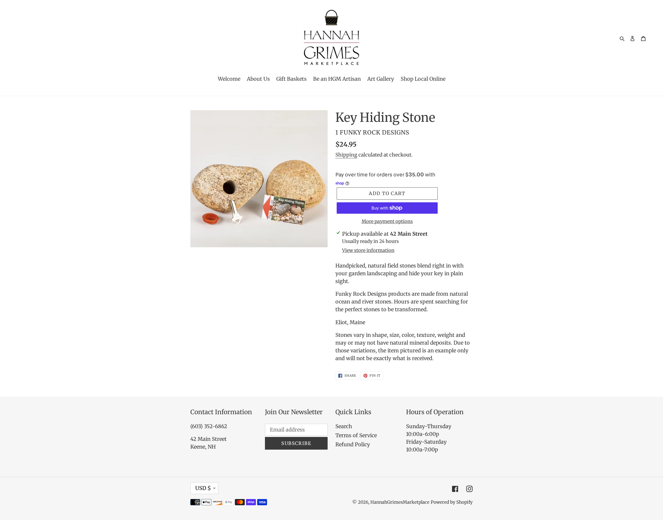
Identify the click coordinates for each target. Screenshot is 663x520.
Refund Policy (352, 444)
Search (343, 426)
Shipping (346, 155)
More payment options (387, 221)
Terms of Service (356, 435)
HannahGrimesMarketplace (399, 502)
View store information (368, 250)
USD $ (203, 488)
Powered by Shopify (452, 502)
